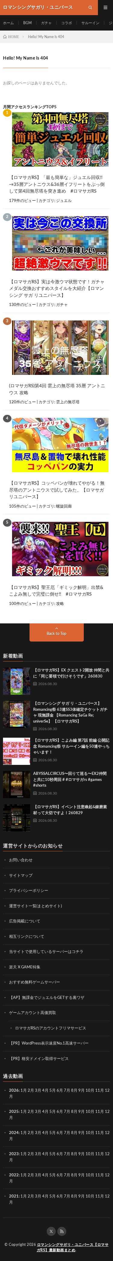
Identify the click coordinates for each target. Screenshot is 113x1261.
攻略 (60, 604)
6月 (60, 1091)
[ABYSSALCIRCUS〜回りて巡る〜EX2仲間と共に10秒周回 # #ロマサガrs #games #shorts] (16, 784)
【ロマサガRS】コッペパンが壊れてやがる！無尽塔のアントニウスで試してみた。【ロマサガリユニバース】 (57, 490)
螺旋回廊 (64, 507)
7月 (67, 1091)
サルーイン (90, 23)
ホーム (8, 23)
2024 (14, 1133)
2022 (14, 1175)
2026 (14, 1091)
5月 (52, 1091)
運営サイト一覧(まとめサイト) (35, 906)
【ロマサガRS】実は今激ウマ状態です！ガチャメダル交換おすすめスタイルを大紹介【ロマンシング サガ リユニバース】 (57, 289)
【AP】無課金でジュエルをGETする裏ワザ (46, 998)
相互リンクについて (26, 937)
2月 (31, 1091)
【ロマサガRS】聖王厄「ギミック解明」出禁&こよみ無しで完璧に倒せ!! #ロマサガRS (56, 591)
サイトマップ (21, 876)
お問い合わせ (21, 860)
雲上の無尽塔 (68, 402)
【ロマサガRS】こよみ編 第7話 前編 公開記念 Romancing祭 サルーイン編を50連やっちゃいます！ (71, 746)
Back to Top (56, 634)
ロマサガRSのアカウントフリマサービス (50, 1028)
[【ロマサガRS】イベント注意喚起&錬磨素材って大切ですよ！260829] (16, 817)
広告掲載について (24, 921)
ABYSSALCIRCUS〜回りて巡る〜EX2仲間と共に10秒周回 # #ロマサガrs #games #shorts (70, 780)
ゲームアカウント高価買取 (32, 1013)
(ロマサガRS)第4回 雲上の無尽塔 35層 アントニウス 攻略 (57, 389)
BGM (27, 23)
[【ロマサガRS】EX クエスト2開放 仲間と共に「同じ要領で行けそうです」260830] (16, 681)
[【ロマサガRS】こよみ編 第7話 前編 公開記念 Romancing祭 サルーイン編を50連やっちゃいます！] (16, 751)
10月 (90, 1112)
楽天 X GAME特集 (24, 967)
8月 (74, 1091)
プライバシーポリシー (28, 891)
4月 (45, 1091)
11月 (99, 1112)
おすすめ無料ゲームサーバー (34, 982)
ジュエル (64, 201)
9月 (81, 1112)
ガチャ (46, 23)
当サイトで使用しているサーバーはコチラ (46, 952)
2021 (14, 1196)
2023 (14, 1154)
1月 (23, 1091)
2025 (14, 1112)
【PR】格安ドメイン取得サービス (39, 1059)
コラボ (66, 23)
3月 (38, 1091)
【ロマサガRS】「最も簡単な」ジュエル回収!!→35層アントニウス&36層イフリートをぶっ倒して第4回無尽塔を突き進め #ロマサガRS (57, 184)
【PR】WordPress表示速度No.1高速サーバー (49, 1043)
